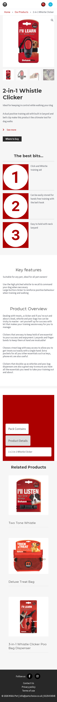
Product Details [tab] (18, 441)
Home (7, 12)
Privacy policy (28, 686)
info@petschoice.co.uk (31, 695)
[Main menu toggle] (50, 4)
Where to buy (12, 138)
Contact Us (28, 683)
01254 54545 (49, 695)
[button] (43, 4)
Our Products (21, 12)
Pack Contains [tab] (17, 429)
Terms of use (28, 690)
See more (11, 129)
